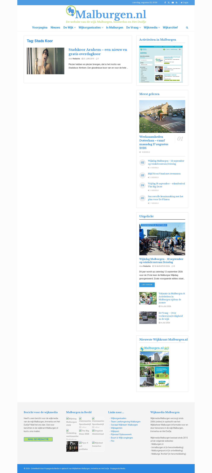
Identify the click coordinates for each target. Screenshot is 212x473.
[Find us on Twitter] (169, 2)
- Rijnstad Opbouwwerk (121, 434)
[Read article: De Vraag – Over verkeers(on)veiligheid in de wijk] (148, 318)
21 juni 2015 (88, 59)
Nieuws (55, 27)
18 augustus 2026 (162, 266)
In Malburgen (114, 27)
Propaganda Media (117, 469)
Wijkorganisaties (90, 27)
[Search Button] (187, 27)
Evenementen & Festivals (154, 225)
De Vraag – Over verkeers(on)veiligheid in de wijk (171, 316)
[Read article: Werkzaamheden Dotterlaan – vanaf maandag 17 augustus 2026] (162, 116)
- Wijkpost (114, 431)
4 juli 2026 (165, 323)
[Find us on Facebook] (165, 2)
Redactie (76, 59)
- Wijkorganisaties (118, 418)
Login (185, 2)
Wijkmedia (150, 27)
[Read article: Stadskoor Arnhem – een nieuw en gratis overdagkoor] (45, 61)
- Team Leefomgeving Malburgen (125, 421)
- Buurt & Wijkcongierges (121, 437)
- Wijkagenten (116, 428)
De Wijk (68, 27)
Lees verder (148, 285)
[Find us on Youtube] (173, 2)
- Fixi (112, 441)
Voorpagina (39, 27)
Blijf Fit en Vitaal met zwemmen (164, 173)
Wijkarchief (170, 27)
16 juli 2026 (165, 306)
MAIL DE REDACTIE (38, 439)
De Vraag (132, 27)
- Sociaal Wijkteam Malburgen (124, 424)
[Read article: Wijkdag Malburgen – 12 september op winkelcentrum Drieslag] (162, 238)
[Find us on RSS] (176, 2)
